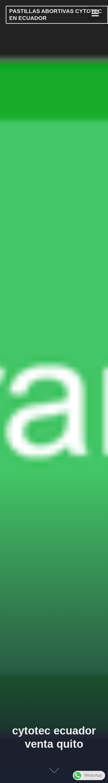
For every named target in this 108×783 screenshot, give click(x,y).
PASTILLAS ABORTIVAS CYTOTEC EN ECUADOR (55, 14)
